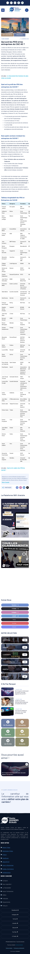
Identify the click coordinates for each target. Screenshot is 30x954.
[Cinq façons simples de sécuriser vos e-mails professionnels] (7, 711)
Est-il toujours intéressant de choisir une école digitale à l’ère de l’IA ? (22, 692)
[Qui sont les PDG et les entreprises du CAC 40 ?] (17, 487)
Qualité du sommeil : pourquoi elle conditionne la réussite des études (21, 702)
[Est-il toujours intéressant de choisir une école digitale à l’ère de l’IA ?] (7, 692)
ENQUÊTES (19, 35)
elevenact (18, 951)
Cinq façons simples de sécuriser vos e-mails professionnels (21, 712)
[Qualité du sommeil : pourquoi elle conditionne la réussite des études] (7, 701)
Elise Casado (5, 38)
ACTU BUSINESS (7, 35)
